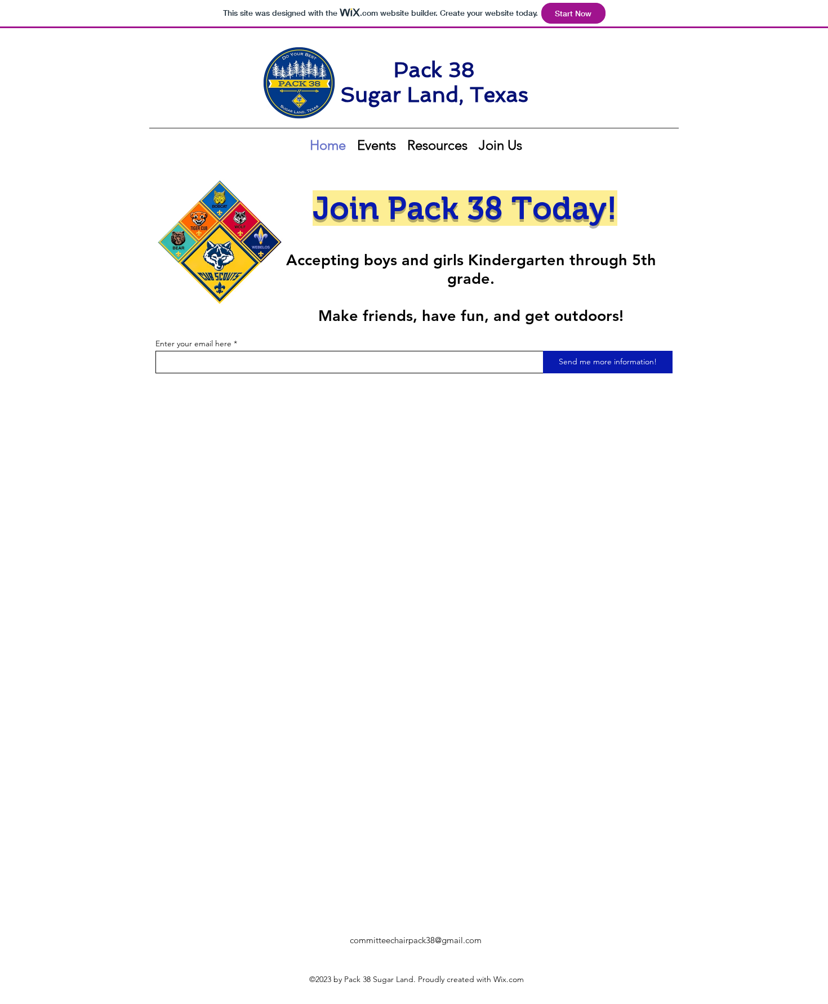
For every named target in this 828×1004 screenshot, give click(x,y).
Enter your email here (193, 343)
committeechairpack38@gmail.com (416, 940)
